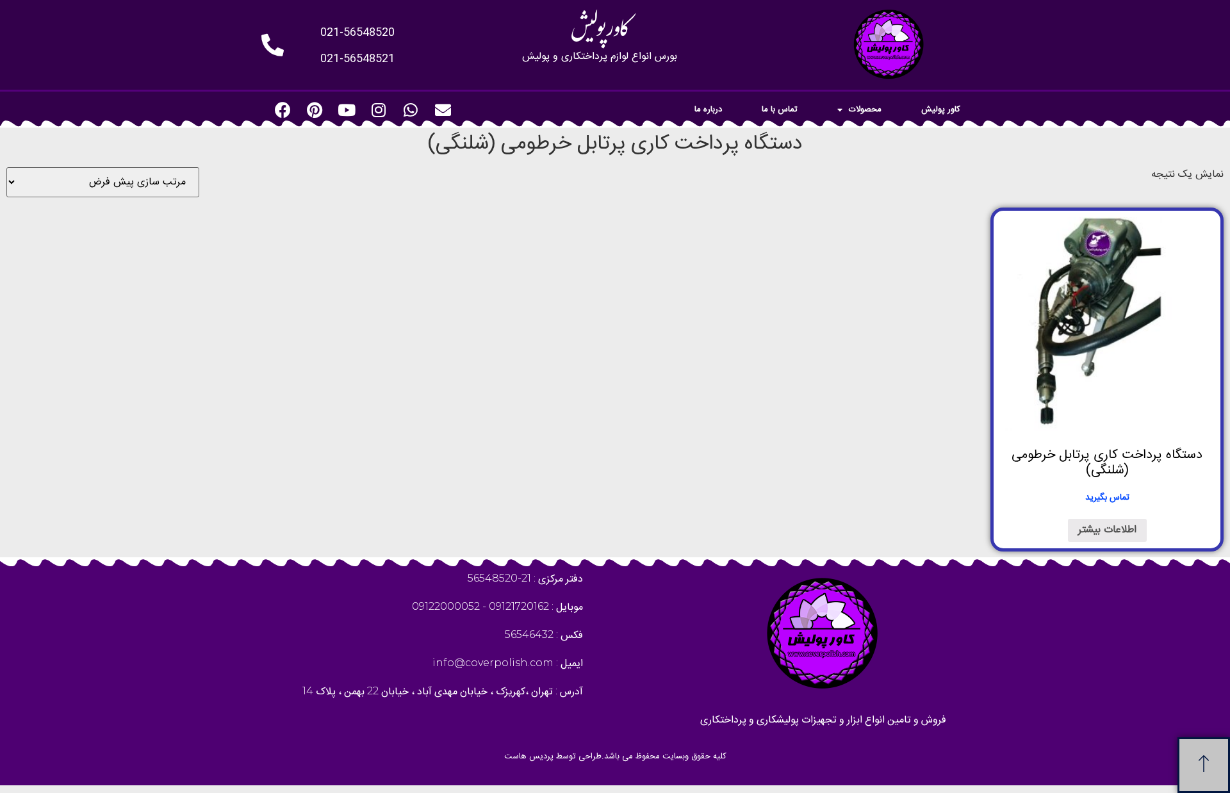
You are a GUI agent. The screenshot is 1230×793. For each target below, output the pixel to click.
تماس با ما (780, 109)
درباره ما (708, 109)
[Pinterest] (315, 110)
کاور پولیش (940, 109)
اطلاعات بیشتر (1107, 530)
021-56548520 (357, 33)
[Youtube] (347, 110)
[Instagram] (379, 110)
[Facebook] (282, 110)
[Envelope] (443, 110)
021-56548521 (357, 59)
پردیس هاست (529, 756)
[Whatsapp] (411, 110)
